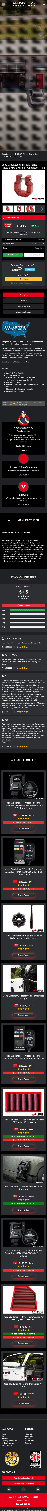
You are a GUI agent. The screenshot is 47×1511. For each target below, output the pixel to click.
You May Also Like (23, 306)
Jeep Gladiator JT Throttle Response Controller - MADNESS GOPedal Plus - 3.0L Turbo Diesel (24, 805)
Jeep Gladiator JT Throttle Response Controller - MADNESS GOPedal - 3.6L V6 (23, 1057)
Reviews (24, 300)
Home (4, 1434)
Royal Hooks (39, 248)
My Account (29, 1440)
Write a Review (24, 605)
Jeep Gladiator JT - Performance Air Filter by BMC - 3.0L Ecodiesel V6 (23, 1121)
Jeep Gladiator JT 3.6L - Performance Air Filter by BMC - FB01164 (23, 1318)
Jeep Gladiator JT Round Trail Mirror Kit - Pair (23, 1385)
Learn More (30, 269)
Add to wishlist (34, 255)
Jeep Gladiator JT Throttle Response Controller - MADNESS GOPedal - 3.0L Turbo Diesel (24, 871)
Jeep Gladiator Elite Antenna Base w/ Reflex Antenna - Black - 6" (23, 937)
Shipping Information (9, 1440)
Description (24, 295)
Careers (28, 1443)
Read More (23, 475)
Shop (3, 1436)
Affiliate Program (8, 1443)
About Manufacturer (23, 312)
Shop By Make (7, 1445)
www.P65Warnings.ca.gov (17, 404)
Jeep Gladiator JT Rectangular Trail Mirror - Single (23, 997)
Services (5, 1438)
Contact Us (29, 1436)
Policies (28, 1438)
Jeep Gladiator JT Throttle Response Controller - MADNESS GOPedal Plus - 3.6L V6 (24, 1253)
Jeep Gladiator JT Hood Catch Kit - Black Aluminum (23, 1188)
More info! (40, 240)
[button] (42, 186)
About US (28, 1434)
